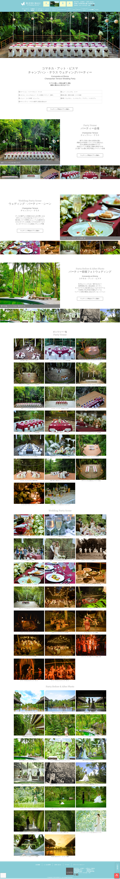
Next (54, 141)
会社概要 (38, 864)
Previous (4, 141)
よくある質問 (47, 864)
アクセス (67, 864)
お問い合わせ (117, 866)
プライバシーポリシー (78, 864)
